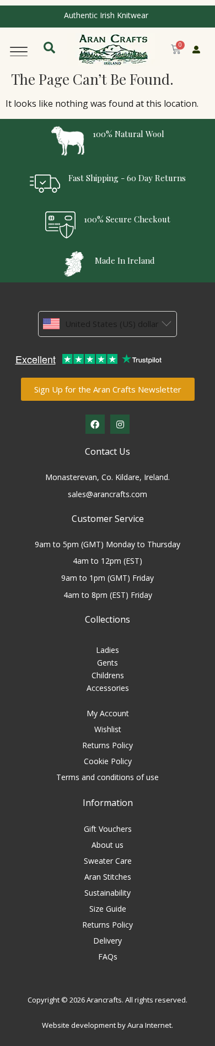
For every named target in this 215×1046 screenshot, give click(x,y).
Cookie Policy (108, 761)
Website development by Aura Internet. (107, 1025)
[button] (19, 49)
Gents (107, 662)
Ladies (107, 650)
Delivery (107, 940)
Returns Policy (107, 745)
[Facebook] (95, 424)
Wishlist (107, 729)
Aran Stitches (107, 876)
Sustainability (107, 892)
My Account (108, 713)
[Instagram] (120, 424)
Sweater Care (108, 861)
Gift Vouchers (108, 829)
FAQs (107, 956)
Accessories (108, 688)
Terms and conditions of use (107, 777)
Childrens (108, 675)
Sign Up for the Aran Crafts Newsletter (107, 389)
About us (107, 845)
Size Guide (107, 908)
